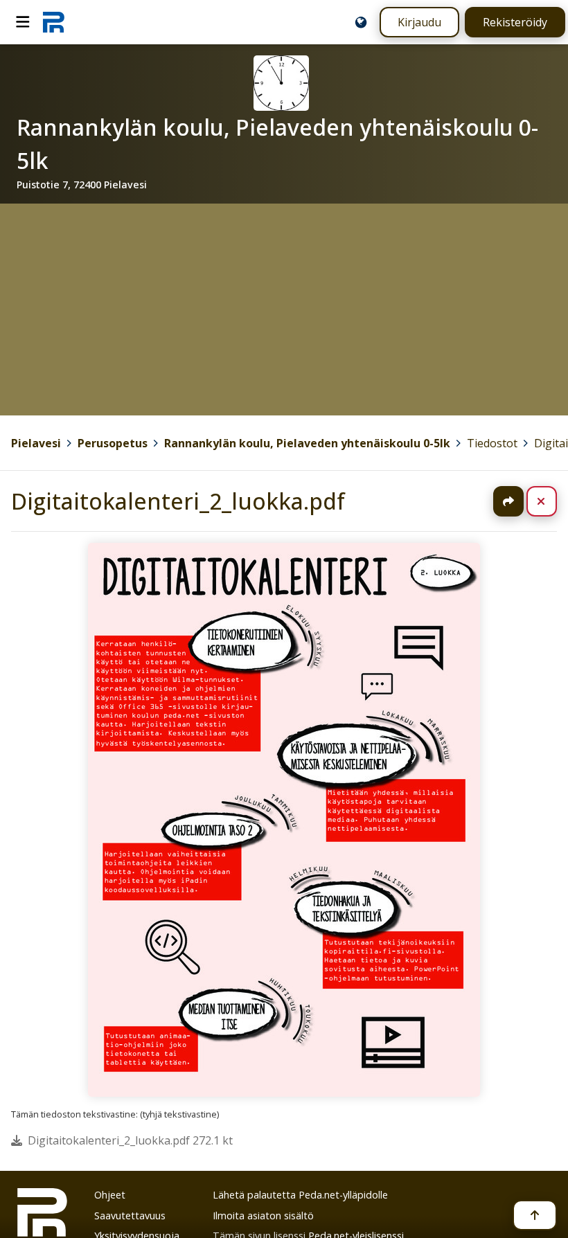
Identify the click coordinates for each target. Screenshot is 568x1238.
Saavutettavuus (130, 1215)
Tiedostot (492, 443)
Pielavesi (36, 443)
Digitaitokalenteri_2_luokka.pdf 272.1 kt (130, 1140)
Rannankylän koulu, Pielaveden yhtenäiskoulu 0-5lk (307, 443)
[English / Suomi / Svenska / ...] (361, 22)
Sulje (552, 501)
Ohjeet (109, 1194)
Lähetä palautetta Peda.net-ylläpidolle (300, 1194)
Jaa (508, 501)
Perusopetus (113, 443)
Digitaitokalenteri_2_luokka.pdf (178, 501)
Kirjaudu (419, 22)
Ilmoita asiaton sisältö (263, 1215)
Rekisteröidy (515, 22)
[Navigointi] (23, 22)
